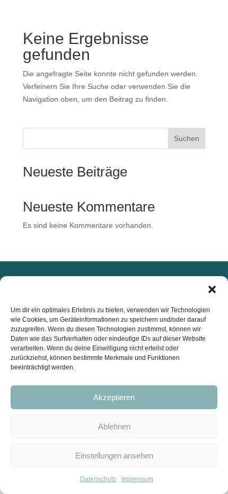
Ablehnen (114, 426)
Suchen (186, 138)
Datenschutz (98, 479)
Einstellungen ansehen (114, 455)
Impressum (137, 479)
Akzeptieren (114, 397)
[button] (212, 289)
